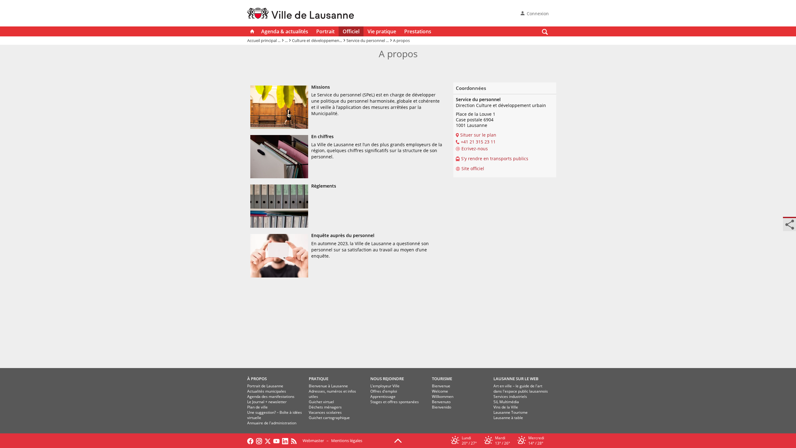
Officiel (351, 31)
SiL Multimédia (506, 401)
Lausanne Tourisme (510, 412)
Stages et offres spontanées (394, 401)
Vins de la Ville (505, 407)
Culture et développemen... (317, 40)
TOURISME (442, 378)
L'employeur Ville (385, 386)
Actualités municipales (266, 391)
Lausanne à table (508, 417)
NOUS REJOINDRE (387, 378)
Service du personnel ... (367, 40)
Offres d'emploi (383, 391)
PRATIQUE (318, 378)
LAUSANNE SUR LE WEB (516, 378)
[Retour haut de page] (398, 440)
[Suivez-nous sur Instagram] (259, 440)
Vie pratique (382, 31)
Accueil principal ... (263, 40)
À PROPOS (257, 378)
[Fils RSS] (295, 440)
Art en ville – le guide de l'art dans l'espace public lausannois (520, 388)
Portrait (325, 31)
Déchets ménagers (325, 407)
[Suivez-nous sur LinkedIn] (285, 440)
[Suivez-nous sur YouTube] (276, 440)
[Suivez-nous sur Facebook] (250, 440)
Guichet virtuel (321, 401)
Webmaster (313, 440)
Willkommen (442, 396)
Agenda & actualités (284, 31)
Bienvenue (441, 386)
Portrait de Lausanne (265, 386)
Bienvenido (441, 407)
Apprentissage (383, 396)
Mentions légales (346, 440)
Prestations (417, 31)
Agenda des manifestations (270, 396)
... (286, 40)
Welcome (440, 391)
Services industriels (510, 396)
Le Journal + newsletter (267, 401)
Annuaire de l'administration (271, 423)
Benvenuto (441, 401)
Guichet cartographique (329, 417)
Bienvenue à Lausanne (328, 386)
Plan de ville (257, 407)
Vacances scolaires (325, 412)
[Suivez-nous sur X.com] (268, 440)
